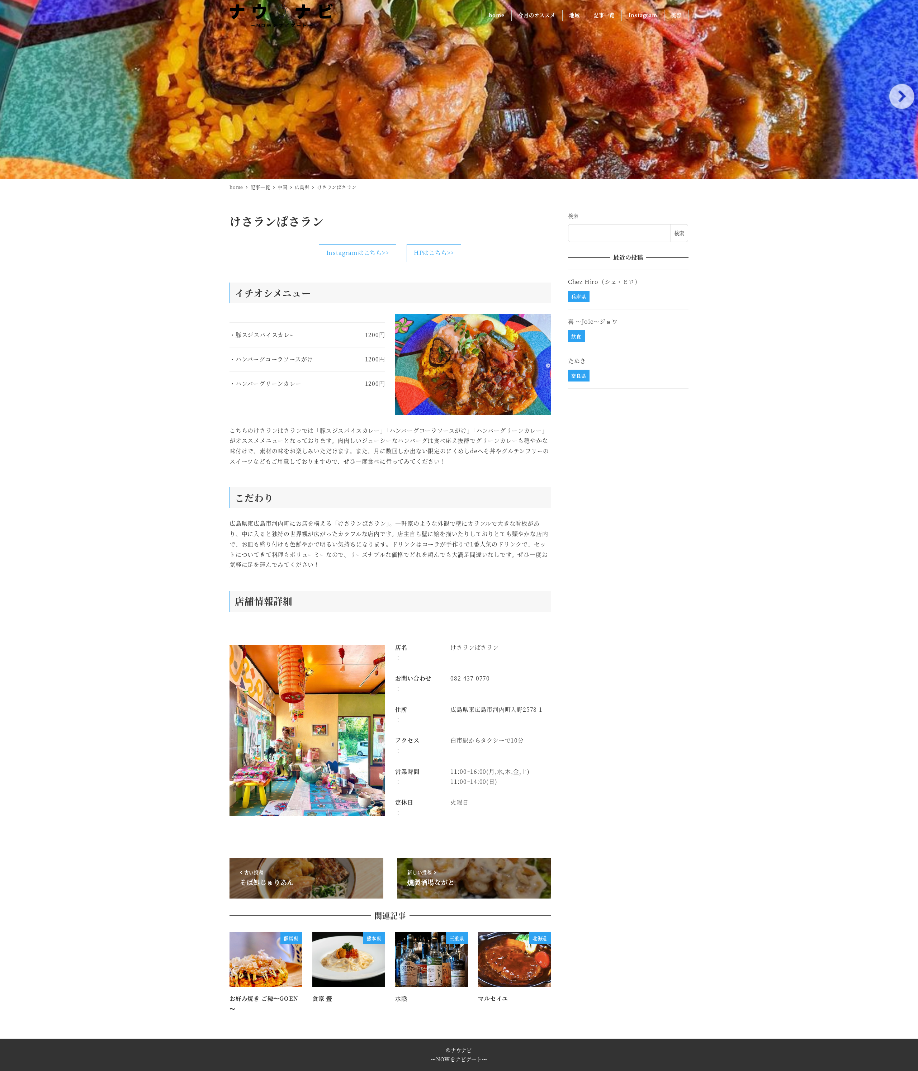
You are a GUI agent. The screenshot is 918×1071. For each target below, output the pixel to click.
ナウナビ (461, 1050)
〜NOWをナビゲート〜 (459, 1059)
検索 (573, 215)
